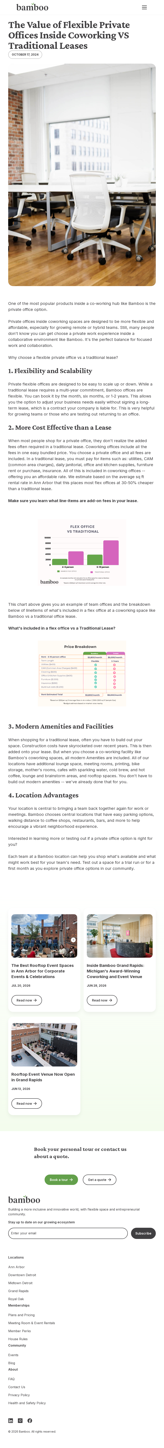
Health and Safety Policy (27, 1403)
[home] (32, 7)
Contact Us (16, 1387)
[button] (144, 7)
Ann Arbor (16, 1267)
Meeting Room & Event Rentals (31, 1323)
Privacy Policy (19, 1395)
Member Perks (19, 1331)
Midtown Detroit (20, 1283)
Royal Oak (16, 1299)
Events (13, 1355)
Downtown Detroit (22, 1275)
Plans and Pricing (21, 1315)
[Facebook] (29, 1420)
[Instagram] (20, 1420)
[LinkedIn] (10, 1420)
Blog (11, 1363)
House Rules (18, 1339)
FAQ (11, 1379)
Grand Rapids (18, 1291)
